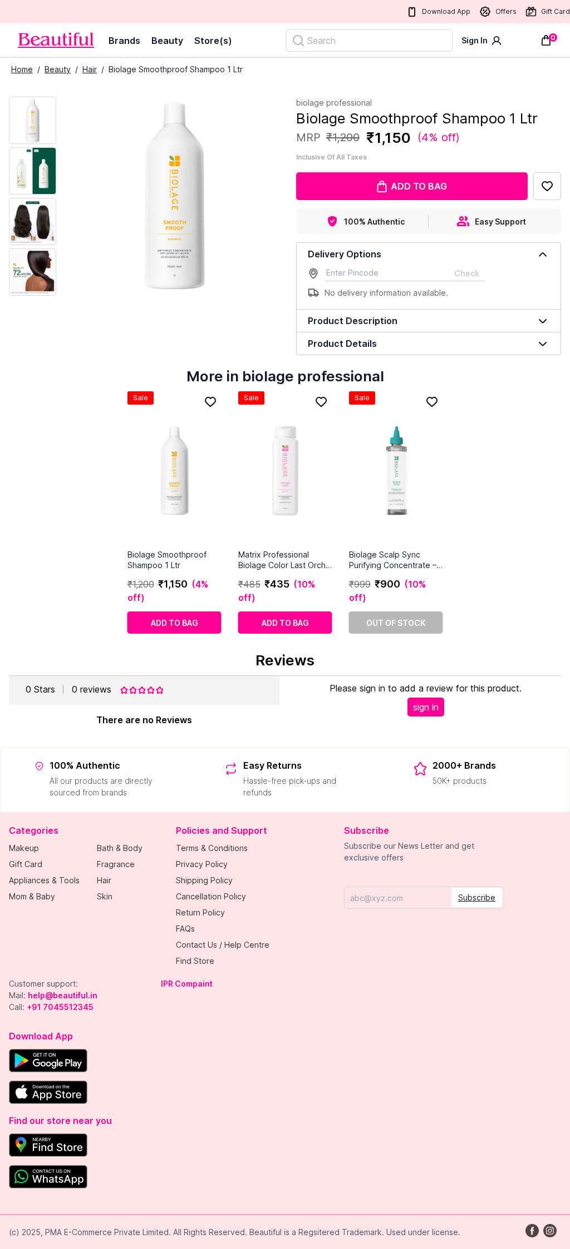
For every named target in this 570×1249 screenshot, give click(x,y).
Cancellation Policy (211, 896)
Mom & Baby (32, 896)
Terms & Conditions (212, 848)
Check (466, 273)
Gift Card (555, 11)
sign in (426, 707)
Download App (446, 11)
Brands (124, 40)
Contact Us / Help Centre (222, 944)
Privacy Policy (202, 864)
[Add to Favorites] (547, 186)
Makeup (24, 848)
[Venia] (56, 40)
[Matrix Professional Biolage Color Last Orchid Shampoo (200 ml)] (285, 470)
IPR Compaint (187, 983)
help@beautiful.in (62, 995)
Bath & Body (119, 848)
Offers (506, 11)
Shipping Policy (204, 880)
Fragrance (116, 864)
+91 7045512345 (60, 1007)
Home (22, 69)
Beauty (167, 40)
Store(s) (213, 40)
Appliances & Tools (44, 880)
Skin (104, 896)
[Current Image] (32, 120)
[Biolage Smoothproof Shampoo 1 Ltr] (174, 470)
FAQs (185, 928)
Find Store (195, 961)
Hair (89, 69)
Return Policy (200, 912)
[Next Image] (32, 171)
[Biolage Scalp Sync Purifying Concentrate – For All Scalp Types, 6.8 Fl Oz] (396, 470)
